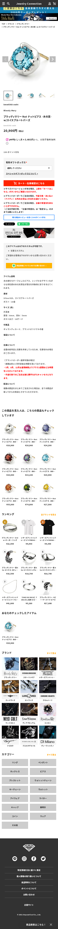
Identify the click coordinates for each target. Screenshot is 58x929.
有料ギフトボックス (17, 162)
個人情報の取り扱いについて (29, 876)
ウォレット (43, 789)
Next (53, 59)
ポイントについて (29, 888)
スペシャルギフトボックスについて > (22, 173)
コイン (15, 816)
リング (15, 762)
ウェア (43, 816)
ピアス (43, 771)
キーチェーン (15, 789)
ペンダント (43, 762)
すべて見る (51, 653)
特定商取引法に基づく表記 (29, 870)
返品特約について (29, 882)
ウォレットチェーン (43, 780)
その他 (15, 825)
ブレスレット (15, 780)
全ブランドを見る (48, 514)
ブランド (11, 24)
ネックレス (15, 771)
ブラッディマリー (23, 24)
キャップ (15, 807)
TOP (3, 24)
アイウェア (15, 798)
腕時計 (43, 807)
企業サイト (29, 905)
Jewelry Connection (29, 3)
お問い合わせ (29, 894)
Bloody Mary (10, 110)
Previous (5, 59)
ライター (43, 798)
